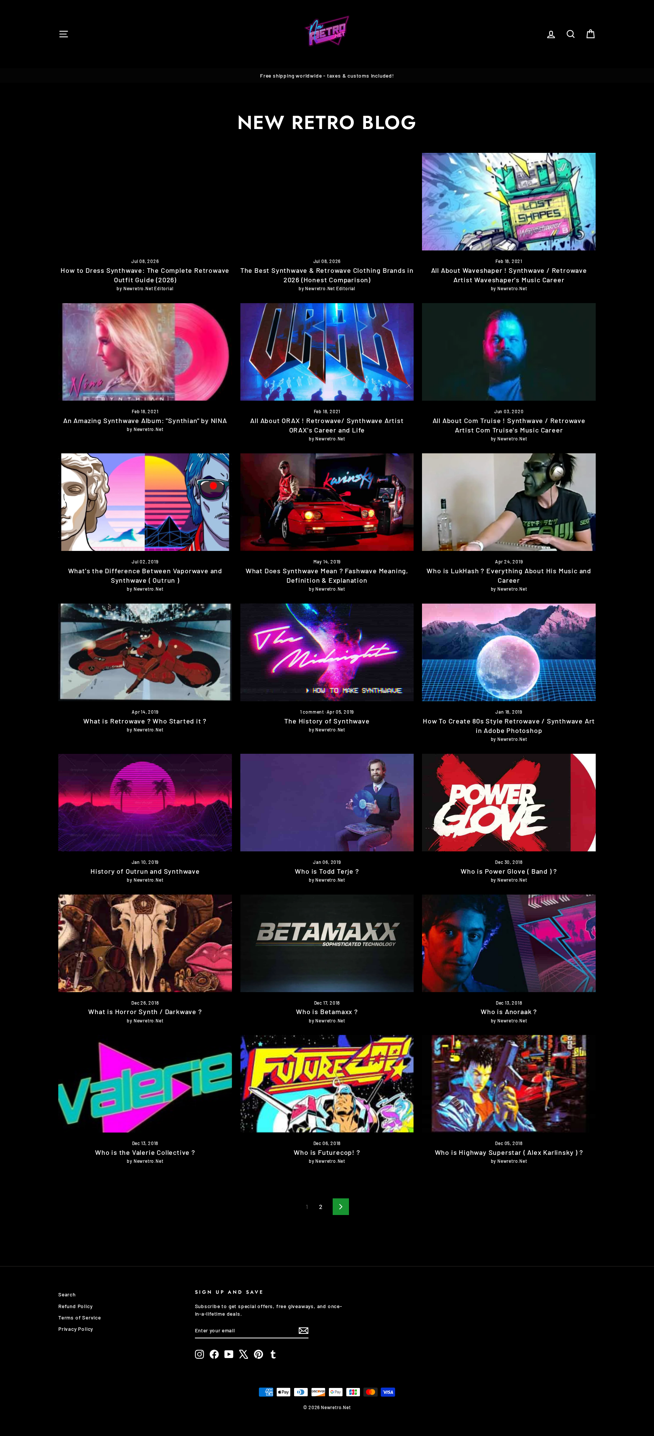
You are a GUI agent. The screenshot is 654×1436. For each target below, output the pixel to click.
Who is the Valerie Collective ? (145, 1152)
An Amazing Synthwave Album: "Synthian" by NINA (145, 420)
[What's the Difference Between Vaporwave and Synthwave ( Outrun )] (145, 502)
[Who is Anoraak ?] (509, 943)
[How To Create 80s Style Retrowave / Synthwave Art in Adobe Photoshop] (509, 652)
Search (67, 1294)
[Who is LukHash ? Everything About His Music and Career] (509, 502)
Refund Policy (75, 1306)
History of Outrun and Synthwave (145, 871)
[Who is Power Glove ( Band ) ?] (509, 802)
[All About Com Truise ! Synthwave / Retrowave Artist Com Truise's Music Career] (509, 352)
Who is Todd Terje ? (327, 871)
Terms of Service (79, 1317)
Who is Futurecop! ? (327, 1152)
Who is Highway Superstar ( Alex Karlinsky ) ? (509, 1152)
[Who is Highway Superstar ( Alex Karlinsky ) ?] (509, 1084)
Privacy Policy (75, 1329)
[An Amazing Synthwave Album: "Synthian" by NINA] (145, 352)
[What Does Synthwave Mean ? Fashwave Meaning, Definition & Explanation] (327, 502)
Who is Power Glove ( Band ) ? (509, 871)
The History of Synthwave (326, 721)
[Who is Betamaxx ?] (327, 943)
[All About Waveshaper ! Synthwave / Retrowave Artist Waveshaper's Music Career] (509, 201)
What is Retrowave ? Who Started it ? (145, 721)
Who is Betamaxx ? (327, 1011)
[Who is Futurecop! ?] (327, 1084)
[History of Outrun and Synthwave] (145, 802)
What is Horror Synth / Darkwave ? (145, 1011)
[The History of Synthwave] (327, 652)
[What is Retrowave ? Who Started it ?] (145, 652)
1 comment (312, 711)
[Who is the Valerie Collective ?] (145, 1084)
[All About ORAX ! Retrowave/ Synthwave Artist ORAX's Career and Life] (327, 352)
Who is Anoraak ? (509, 1011)
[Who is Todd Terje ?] (327, 802)
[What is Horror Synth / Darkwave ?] (145, 943)
